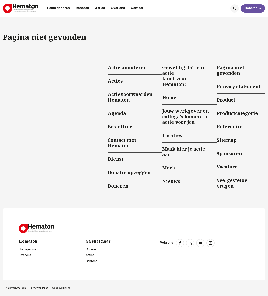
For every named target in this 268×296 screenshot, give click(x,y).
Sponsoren (229, 153)
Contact (137, 8)
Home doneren (58, 8)
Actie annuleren (127, 67)
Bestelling (120, 126)
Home (169, 97)
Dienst (115, 159)
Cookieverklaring (61, 288)
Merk (168, 168)
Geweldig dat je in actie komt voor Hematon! (184, 75)
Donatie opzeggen (129, 172)
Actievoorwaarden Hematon (130, 97)
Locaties (172, 135)
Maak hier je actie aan (183, 152)
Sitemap (227, 140)
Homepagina (27, 249)
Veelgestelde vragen (232, 183)
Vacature (227, 167)
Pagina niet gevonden (230, 70)
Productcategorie (237, 113)
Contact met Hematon (122, 143)
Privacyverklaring (39, 288)
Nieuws (171, 181)
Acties (100, 8)
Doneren (82, 8)
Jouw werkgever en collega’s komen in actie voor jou (185, 116)
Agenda (117, 113)
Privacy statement (239, 86)
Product (226, 100)
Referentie (229, 126)
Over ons (118, 8)
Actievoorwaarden (16, 288)
